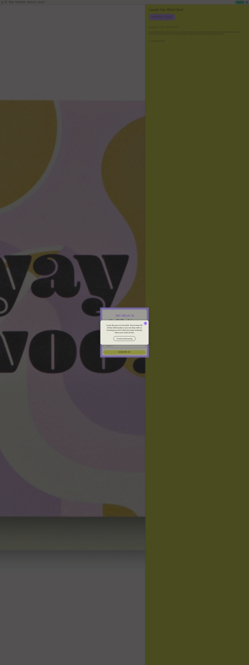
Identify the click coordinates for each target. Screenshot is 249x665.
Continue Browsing (124, 339)
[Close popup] (145, 323)
